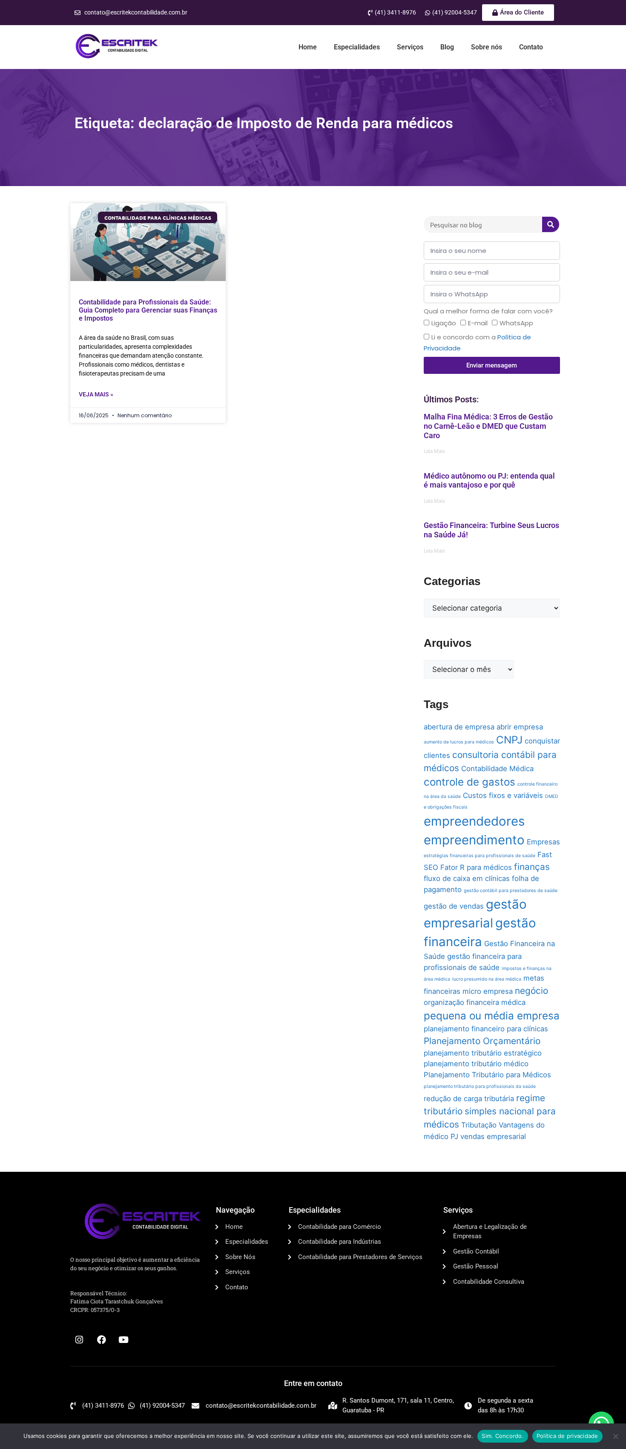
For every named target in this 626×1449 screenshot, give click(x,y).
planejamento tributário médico (476, 1063)
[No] (615, 1436)
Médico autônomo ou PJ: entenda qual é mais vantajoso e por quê (489, 480)
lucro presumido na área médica (486, 979)
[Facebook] (101, 1340)
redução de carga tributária (469, 1098)
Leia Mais (434, 451)
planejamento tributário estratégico (483, 1053)
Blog (447, 47)
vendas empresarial (493, 1136)
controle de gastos (469, 782)
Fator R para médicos (476, 867)
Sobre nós (486, 47)
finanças (532, 866)
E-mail (478, 322)
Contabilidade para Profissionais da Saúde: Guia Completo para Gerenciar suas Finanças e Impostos (148, 310)
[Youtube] (123, 1340)
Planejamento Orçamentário (482, 1041)
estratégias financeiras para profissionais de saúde (479, 855)
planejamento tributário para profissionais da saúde (480, 1086)
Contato (531, 47)
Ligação (443, 322)
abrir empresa (520, 727)
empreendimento (474, 839)
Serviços (410, 47)
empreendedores (474, 821)
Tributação (479, 1125)
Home (308, 47)
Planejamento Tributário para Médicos (487, 1074)
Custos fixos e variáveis (503, 795)
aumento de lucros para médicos (459, 742)
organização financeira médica (474, 1002)
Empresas (543, 842)
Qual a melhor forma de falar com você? (488, 311)
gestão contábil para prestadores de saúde (510, 890)
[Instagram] (79, 1340)
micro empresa (487, 991)
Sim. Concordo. (503, 1435)
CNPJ (509, 740)
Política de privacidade (567, 1435)
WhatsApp (516, 322)
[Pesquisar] (550, 224)
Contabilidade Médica (497, 768)
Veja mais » (96, 394)
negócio (531, 990)
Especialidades (357, 47)
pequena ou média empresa (492, 1016)
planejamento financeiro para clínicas (486, 1028)
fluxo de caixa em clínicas (467, 878)
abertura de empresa (459, 727)
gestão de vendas (454, 906)
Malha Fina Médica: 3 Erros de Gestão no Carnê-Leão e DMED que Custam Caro (488, 425)
